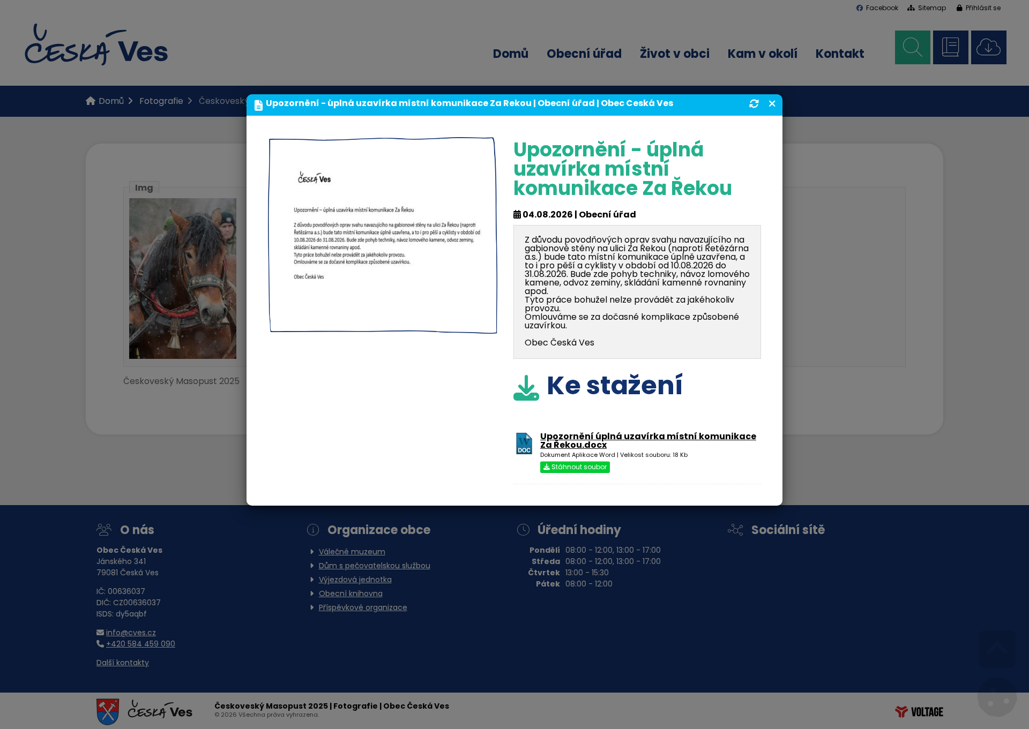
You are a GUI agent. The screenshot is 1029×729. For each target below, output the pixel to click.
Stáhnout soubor (578, 467)
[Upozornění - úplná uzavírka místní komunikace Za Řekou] (382, 325)
